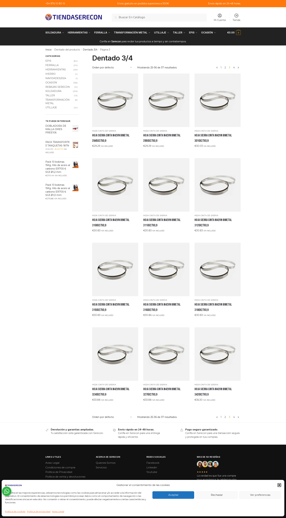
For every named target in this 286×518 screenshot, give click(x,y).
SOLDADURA (53, 91)
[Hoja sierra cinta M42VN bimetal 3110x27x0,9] (166, 184)
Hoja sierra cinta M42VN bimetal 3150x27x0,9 (111, 307)
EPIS (48, 60)
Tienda (236, 20)
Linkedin (151, 467)
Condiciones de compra (60, 467)
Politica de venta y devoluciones (65, 476)
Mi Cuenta (220, 20)
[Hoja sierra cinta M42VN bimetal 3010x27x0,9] (218, 100)
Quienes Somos (105, 462)
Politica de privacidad (38, 511)
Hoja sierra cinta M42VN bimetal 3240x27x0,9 (111, 391)
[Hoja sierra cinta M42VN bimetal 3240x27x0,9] (115, 354)
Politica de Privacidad (58, 472)
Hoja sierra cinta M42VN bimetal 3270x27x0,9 (162, 391)
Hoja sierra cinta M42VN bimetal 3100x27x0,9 (111, 222)
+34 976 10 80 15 (55, 3)
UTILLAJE (51, 107)
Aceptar (173, 494)
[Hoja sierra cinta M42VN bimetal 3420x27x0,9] (218, 354)
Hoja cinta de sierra (104, 131)
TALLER (50, 95)
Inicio (48, 49)
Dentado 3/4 (90, 49)
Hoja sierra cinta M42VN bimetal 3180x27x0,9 (213, 307)
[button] (279, 485)
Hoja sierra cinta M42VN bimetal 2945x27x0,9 (111, 138)
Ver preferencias (260, 494)
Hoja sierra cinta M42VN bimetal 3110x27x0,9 (162, 222)
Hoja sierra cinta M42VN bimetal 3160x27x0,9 (162, 307)
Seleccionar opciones (115, 152)
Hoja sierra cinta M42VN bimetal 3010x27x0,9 (213, 138)
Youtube (151, 472)
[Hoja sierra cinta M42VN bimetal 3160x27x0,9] (166, 269)
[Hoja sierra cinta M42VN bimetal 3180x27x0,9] (218, 269)
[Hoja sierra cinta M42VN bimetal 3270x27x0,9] (166, 354)
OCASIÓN (51, 82)
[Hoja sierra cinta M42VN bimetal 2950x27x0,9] (166, 100)
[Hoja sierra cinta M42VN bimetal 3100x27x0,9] (115, 184)
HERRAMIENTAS (55, 69)
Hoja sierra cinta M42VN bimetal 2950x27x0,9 (162, 138)
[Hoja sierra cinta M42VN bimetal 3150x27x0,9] (115, 269)
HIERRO (50, 73)
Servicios (101, 467)
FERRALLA (52, 65)
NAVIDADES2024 (55, 78)
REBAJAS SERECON (57, 86)
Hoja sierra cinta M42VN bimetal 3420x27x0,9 (213, 391)
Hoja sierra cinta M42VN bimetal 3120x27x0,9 (213, 222)
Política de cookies (15, 511)
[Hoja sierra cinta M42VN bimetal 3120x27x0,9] (218, 184)
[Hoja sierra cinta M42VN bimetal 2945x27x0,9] (115, 100)
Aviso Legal (58, 511)
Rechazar (217, 494)
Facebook (152, 462)
